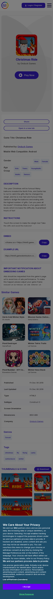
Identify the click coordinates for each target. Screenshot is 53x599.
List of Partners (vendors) (15, 579)
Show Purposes (26, 594)
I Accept (26, 587)
